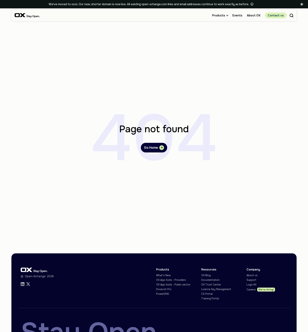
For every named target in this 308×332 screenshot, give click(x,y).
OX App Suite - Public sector (173, 284)
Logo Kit (251, 284)
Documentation (210, 280)
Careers (260, 289)
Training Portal (210, 298)
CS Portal (207, 293)
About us (252, 275)
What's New (163, 275)
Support (251, 280)
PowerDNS (162, 293)
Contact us (276, 15)
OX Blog (206, 275)
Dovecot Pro (163, 289)
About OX (253, 15)
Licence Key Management (216, 289)
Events (237, 15)
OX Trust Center (211, 284)
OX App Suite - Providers (171, 280)
